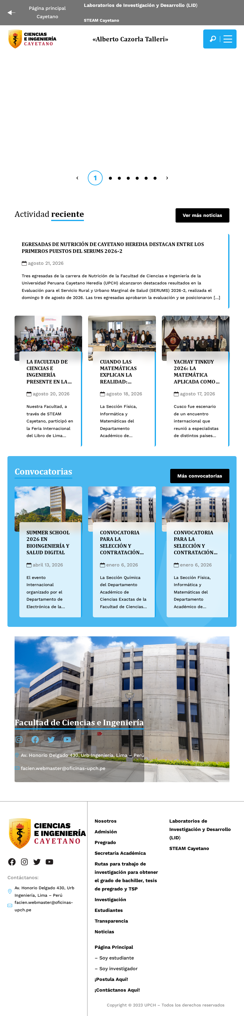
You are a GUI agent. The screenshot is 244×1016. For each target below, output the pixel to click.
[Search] (213, 39)
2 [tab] (111, 177)
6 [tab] (146, 177)
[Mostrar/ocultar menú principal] (227, 39)
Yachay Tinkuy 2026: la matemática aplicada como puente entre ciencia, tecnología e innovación (194, 385)
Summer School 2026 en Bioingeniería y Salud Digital (48, 542)
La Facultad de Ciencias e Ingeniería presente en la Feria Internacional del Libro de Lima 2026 (47, 385)
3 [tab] (120, 177)
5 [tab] (137, 177)
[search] (213, 39)
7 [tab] (155, 177)
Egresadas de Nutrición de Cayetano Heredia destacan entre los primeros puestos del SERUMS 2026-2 (113, 247)
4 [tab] (128, 177)
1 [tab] (95, 178)
